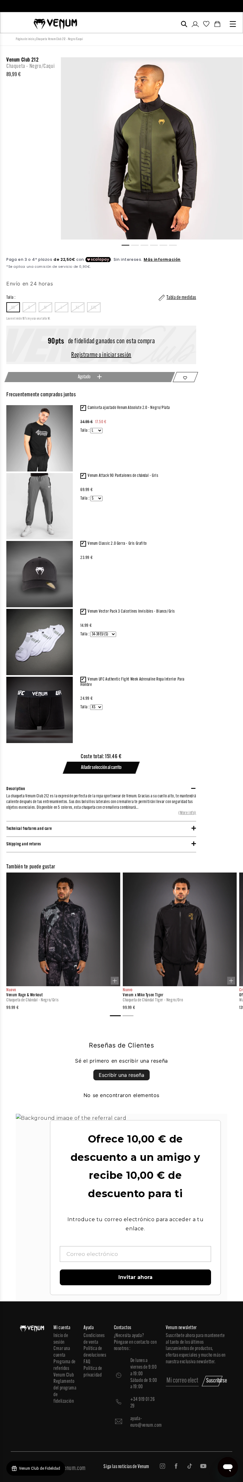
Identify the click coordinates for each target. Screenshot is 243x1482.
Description (15, 789)
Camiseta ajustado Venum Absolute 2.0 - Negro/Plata (129, 407)
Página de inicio (25, 39)
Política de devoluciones (95, 1352)
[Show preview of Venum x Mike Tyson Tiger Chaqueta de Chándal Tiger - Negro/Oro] (231, 981)
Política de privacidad (93, 1372)
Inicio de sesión (60, 1339)
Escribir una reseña (121, 1075)
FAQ (87, 1362)
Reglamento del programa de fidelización (64, 1391)
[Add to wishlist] (185, 377)
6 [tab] (175, 244)
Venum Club (63, 1375)
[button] (184, 24)
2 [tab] (137, 244)
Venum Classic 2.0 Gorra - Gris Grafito (117, 543)
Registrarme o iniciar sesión (101, 355)
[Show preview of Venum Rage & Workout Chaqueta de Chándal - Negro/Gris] (115, 981)
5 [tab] (166, 244)
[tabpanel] (152, 148)
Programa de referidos (64, 1365)
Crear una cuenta (61, 1352)
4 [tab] (156, 244)
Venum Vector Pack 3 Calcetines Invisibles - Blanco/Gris (131, 611)
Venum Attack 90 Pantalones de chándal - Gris (123, 475)
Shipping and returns (23, 844)
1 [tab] (128, 244)
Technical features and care (29, 828)
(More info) (187, 813)
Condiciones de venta (94, 1339)
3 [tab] (147, 244)
